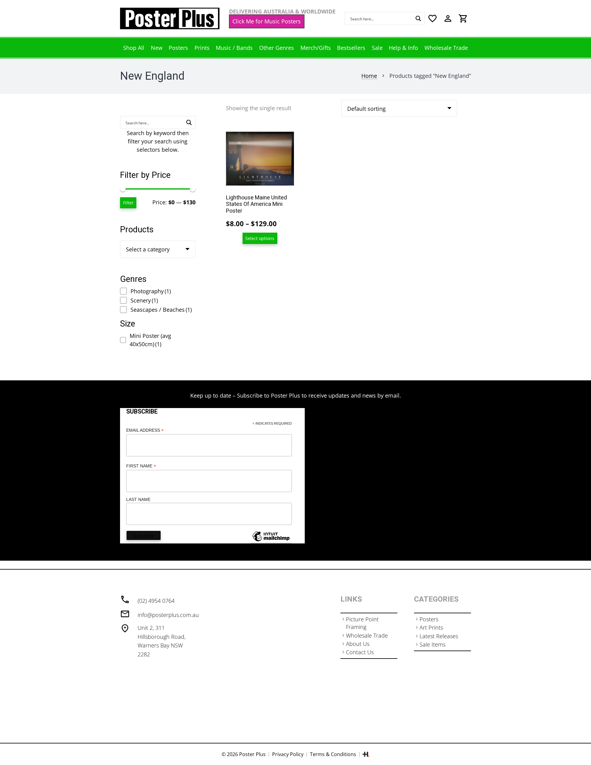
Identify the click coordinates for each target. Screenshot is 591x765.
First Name (141, 466)
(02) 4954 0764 (156, 600)
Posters (429, 619)
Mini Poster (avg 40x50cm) (150, 340)
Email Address (145, 430)
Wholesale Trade (367, 635)
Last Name (138, 499)
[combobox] (157, 249)
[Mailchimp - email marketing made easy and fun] (270, 541)
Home (369, 75)
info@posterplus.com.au (168, 615)
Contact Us (360, 652)
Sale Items (432, 644)
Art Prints (431, 627)
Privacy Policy (288, 754)
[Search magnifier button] (418, 18)
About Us (357, 643)
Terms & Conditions (333, 754)
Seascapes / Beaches (161, 309)
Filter (128, 203)
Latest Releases (439, 636)
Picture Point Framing (362, 623)
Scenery (144, 300)
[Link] (169, 18)
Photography (151, 291)
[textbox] (148, 249)
